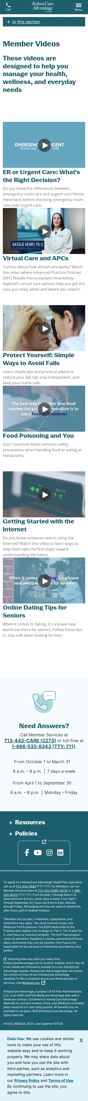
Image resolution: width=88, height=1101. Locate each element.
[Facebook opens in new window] (26, 852)
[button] (78, 8)
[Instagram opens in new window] (49, 852)
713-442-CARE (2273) (30, 740)
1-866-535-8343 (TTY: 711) (43, 746)
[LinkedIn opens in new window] (60, 852)
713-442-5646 (26, 886)
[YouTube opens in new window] (37, 852)
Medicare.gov (31, 983)
